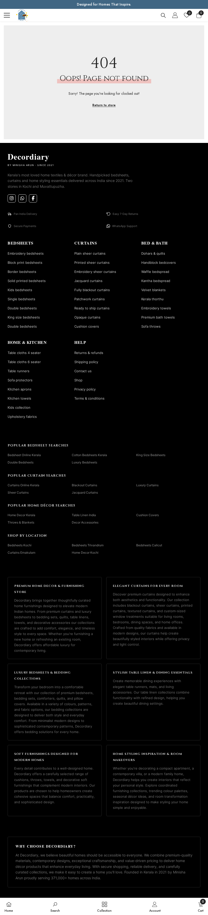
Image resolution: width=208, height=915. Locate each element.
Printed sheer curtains (92, 262)
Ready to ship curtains (92, 308)
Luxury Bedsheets (84, 462)
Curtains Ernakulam (21, 552)
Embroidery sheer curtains (95, 272)
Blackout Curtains (84, 485)
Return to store (104, 105)
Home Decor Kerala (21, 515)
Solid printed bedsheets (27, 281)
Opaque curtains (87, 317)
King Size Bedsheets (150, 455)
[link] (55, 906)
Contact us (83, 371)
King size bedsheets (24, 317)
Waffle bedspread (155, 272)
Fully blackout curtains (92, 290)
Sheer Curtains (18, 492)
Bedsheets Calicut (149, 545)
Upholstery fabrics (22, 417)
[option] (104, 4)
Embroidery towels (156, 308)
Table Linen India (84, 515)
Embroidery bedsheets (26, 253)
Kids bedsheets (20, 290)
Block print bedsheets (25, 262)
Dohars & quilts (153, 253)
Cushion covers (86, 326)
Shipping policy (86, 362)
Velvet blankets (153, 290)
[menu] (7, 15)
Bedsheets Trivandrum (87, 545)
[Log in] (175, 15)
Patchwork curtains (89, 299)
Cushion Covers (147, 515)
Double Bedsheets (20, 462)
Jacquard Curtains (85, 492)
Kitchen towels (19, 398)
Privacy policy (85, 389)
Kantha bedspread (155, 281)
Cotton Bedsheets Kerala (89, 455)
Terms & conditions (89, 398)
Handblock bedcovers (158, 262)
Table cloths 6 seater (24, 362)
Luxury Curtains (147, 485)
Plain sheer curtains (90, 253)
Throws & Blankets (21, 522)
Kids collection (19, 407)
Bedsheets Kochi (19, 545)
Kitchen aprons (19, 389)
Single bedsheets (21, 299)
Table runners (18, 371)
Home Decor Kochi (85, 552)
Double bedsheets (22, 308)
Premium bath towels (158, 317)
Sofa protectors (20, 380)
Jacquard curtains (88, 281)
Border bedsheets (22, 272)
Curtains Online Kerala (23, 485)
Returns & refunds (88, 353)
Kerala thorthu (152, 299)
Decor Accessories (85, 522)
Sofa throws (151, 326)
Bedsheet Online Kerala (24, 455)
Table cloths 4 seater (24, 353)
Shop (78, 380)
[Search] (163, 15)
